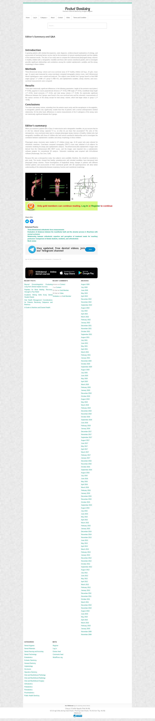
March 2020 (85, 384)
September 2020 (86, 367)
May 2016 (84, 481)
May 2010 (84, 617)
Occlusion (27, 669)
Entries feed (57, 651)
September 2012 (86, 567)
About (52, 17)
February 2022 (86, 320)
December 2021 (86, 325)
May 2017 (84, 446)
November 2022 (86, 302)
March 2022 (85, 317)
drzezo (41, 259)
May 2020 (84, 378)
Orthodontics (48, 259)
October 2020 (85, 364)
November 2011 (86, 596)
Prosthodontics (29, 693)
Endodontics (28, 657)
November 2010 (86, 608)
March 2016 (85, 487)
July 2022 (84, 311)
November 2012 (86, 561)
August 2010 (85, 611)
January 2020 (85, 390)
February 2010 (86, 626)
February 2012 (86, 587)
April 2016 (84, 484)
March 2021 (85, 352)
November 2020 (86, 361)
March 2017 (85, 452)
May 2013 (84, 543)
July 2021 (84, 340)
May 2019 (84, 402)
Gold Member (64, 290)
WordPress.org (58, 657)
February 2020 (86, 387)
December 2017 (86, 431)
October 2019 (85, 396)
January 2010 (85, 628)
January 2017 (85, 458)
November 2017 (86, 434)
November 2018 (86, 414)
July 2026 (84, 287)
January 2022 (85, 322)
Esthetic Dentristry (30, 660)
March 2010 (85, 623)
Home (28, 17)
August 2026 (85, 284)
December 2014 (86, 531)
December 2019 (86, 393)
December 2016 (86, 461)
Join (90, 249)
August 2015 (85, 508)
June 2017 (84, 443)
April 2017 (84, 449)
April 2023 (84, 296)
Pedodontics (28, 687)
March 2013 (85, 549)
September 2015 (86, 505)
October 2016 (85, 467)
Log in (35, 17)
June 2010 (84, 614)
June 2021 (84, 343)
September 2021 (86, 334)
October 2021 (85, 331)
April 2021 (84, 349)
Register (96, 206)
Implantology (28, 666)
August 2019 (85, 399)
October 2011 (85, 599)
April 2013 (84, 546)
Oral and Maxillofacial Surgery (34, 681)
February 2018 (86, 425)
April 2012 (84, 581)
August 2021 (85, 337)
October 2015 (85, 502)
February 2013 (86, 552)
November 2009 (86, 631)
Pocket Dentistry (77, 8)
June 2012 (84, 576)
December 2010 (86, 605)
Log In (84, 206)
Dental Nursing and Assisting (33, 651)
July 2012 (84, 573)
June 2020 (84, 375)
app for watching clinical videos (77, 705)
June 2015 (84, 514)
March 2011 (85, 602)
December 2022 (86, 299)
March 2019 (85, 405)
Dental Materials (29, 648)
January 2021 (85, 358)
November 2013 (86, 537)
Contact (60, 17)
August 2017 (85, 440)
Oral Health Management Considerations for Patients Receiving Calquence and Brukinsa (38, 302)
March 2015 (85, 523)
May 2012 (84, 578)
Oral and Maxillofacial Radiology (35, 678)
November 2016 (86, 464)
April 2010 (84, 620)
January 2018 (85, 428)
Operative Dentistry (30, 672)
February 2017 (86, 455)
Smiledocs (56, 296)
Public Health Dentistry (31, 695)
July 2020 (84, 373)
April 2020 (84, 381)
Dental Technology (30, 654)
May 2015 (84, 517)
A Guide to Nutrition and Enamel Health (37, 307)
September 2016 (86, 470)
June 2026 (84, 290)
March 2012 (85, 584)
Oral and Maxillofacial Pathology (35, 675)
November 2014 (86, 534)
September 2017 (86, 437)
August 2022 (85, 308)
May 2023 (84, 293)
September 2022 (86, 305)
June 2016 (84, 478)
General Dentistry (30, 663)
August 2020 (85, 370)
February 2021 (86, 355)
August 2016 (85, 473)
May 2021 (84, 346)
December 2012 (86, 558)
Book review (32, 241)
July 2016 (84, 475)
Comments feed (58, 654)
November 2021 (86, 328)
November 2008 (86, 634)
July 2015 (84, 511)
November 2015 (86, 499)
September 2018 (86, 420)
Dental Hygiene (29, 645)
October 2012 (85, 564)
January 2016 (85, 493)
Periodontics (28, 690)
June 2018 (84, 423)
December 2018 (86, 411)
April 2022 (84, 314)
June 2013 (84, 540)
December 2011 (86, 593)
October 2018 (85, 417)
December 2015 (86, 496)
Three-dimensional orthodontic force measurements (46, 229)
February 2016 (86, 490)
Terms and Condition (79, 17)
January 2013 (85, 555)
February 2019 (86, 408)
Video (68, 17)
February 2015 (86, 525)
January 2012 (85, 590)
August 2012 (85, 570)
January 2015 (85, 528)
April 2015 (84, 520)
